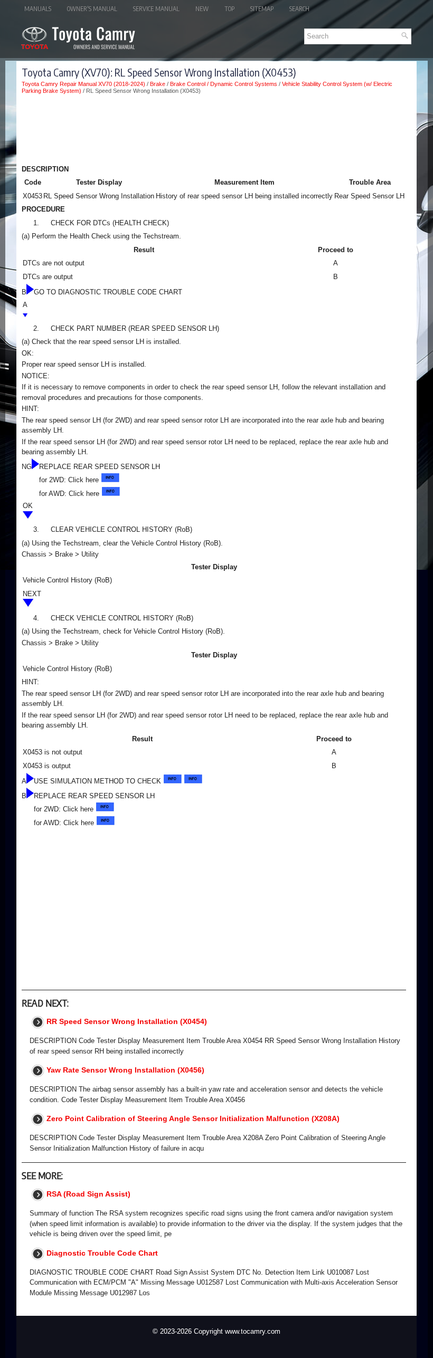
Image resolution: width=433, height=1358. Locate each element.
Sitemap (262, 9)
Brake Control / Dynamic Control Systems (223, 84)
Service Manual (156, 9)
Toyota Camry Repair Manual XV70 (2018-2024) (83, 84)
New (202, 9)
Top (229, 9)
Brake (157, 84)
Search (299, 9)
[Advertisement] (214, 131)
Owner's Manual (92, 9)
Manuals (37, 9)
